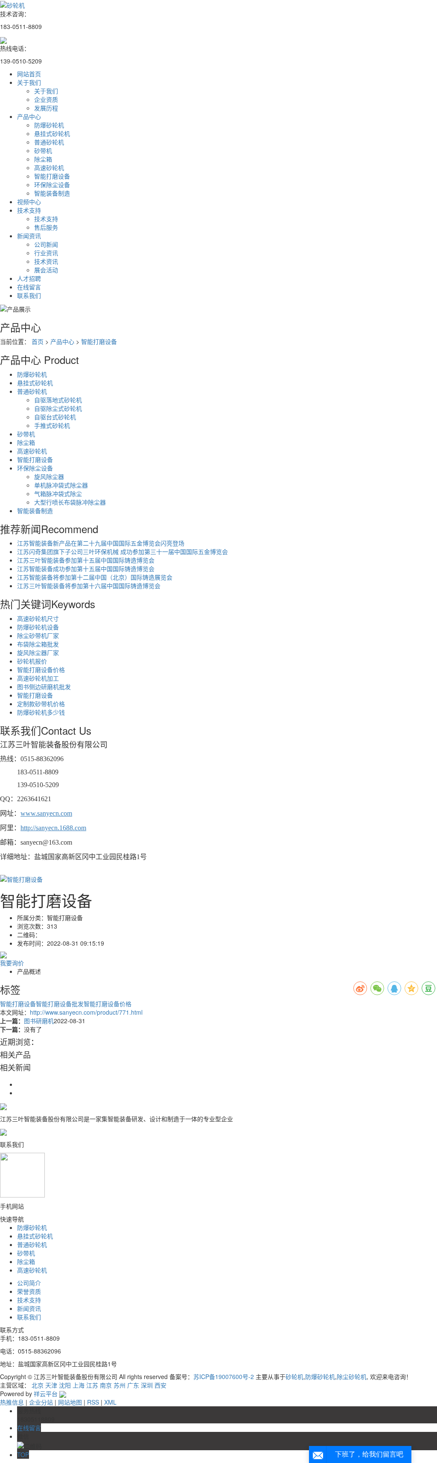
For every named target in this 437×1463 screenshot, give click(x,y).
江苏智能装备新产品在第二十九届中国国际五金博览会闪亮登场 (100, 543)
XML (110, 1402)
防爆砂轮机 (49, 125)
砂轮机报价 (32, 661)
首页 (38, 341)
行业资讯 (46, 252)
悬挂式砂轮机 (52, 133)
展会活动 (46, 269)
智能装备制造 (52, 193)
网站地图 (70, 1402)
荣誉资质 (29, 1291)
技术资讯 (46, 261)
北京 (38, 1385)
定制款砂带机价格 (41, 703)
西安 (160, 1385)
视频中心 (29, 201)
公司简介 (29, 1282)
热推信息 (12, 1402)
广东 (133, 1385)
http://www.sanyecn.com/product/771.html (86, 1012)
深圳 (147, 1385)
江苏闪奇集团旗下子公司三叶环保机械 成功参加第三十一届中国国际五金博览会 (122, 551)
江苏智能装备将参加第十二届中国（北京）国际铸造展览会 (94, 577)
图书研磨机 (39, 1020)
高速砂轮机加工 (38, 678)
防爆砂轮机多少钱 (41, 712)
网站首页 (29, 73)
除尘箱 (43, 159)
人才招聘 (29, 278)
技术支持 (29, 210)
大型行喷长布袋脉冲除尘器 (70, 502)
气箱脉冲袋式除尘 (58, 493)
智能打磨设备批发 (60, 1003)
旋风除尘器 (49, 476)
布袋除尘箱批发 (38, 644)
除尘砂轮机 (352, 1376)
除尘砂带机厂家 (38, 635)
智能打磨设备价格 (41, 669)
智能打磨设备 (52, 176)
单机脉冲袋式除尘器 (61, 485)
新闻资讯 (29, 235)
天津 (51, 1385)
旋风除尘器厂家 (38, 652)
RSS (93, 1402)
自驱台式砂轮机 (55, 417)
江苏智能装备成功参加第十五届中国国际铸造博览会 (85, 568)
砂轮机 (294, 1376)
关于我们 (29, 82)
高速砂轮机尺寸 (38, 618)
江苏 (92, 1385)
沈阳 (65, 1385)
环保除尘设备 (52, 184)
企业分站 (41, 1402)
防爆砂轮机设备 (38, 627)
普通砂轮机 (49, 142)
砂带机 (43, 150)
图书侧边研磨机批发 (44, 686)
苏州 (119, 1385)
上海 (78, 1385)
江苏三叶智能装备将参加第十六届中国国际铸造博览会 (88, 585)
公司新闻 (46, 244)
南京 (106, 1385)
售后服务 (46, 227)
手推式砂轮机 (52, 425)
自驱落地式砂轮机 (58, 399)
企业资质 (46, 99)
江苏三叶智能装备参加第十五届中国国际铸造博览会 (85, 560)
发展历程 (46, 108)
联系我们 (29, 295)
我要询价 (12, 962)
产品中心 (29, 116)
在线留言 (29, 287)
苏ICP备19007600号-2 (223, 1376)
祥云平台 (46, 1393)
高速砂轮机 (49, 167)
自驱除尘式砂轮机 (58, 408)
